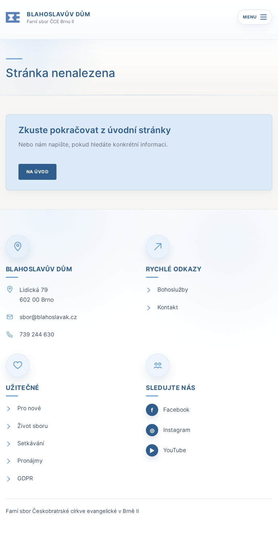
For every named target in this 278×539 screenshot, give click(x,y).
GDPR (25, 478)
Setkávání (30, 443)
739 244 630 (37, 334)
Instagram (170, 430)
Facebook (170, 409)
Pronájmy (30, 460)
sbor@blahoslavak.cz (48, 317)
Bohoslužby (172, 289)
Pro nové (29, 408)
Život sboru (32, 426)
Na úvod (37, 171)
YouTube (167, 450)
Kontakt (167, 307)
